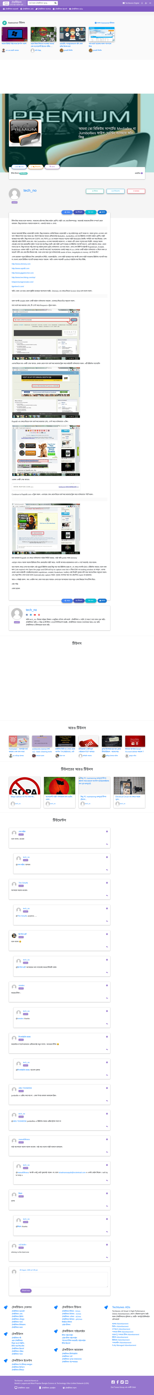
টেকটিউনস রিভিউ (17, 1316)
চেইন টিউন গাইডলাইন (69, 1338)
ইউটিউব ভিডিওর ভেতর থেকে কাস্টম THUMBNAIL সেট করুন (65, 752)
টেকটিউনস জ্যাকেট (18, 1311)
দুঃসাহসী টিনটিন (68, 50)
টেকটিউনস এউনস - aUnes (71, 1316)
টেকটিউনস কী (16, 1338)
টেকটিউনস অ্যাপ (70, 1388)
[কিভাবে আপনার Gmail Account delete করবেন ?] (135, 741)
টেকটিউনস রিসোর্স (18, 1349)
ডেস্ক (28, 9)
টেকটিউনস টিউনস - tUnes (71, 1311)
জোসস (103, 212)
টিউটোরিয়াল (23, 173)
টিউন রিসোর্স (66, 1343)
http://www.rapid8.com (20, 268)
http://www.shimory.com (21, 264)
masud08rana (24, 1139)
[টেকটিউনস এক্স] (122, 1383)
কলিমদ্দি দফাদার (87, 756)
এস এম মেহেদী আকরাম (12, 50)
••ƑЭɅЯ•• (22, 1245)
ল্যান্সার (44, 9)
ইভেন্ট (61, 9)
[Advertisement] (77, 76)
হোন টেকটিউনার (17, 1340)
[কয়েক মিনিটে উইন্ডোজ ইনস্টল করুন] (14, 34)
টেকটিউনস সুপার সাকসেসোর (72, 1359)
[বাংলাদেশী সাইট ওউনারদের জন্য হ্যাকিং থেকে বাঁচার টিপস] (59, 785)
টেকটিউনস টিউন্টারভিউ (69, 1354)
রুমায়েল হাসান (40, 756)
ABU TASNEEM (25, 1088)
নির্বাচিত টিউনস (67, 1322)
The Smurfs (23, 883)
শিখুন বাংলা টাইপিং (18, 1343)
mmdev (21, 985)
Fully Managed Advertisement (124, 1345)
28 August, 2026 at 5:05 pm (29, 1270)
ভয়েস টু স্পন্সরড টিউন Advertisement (125, 1334)
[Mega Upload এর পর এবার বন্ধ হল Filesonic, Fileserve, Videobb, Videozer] (24, 785)
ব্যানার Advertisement (120, 1324)
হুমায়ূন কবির (132, 756)
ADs (77, 9)
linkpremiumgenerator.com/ (22, 282)
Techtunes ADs (121, 1307)
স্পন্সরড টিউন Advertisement (122, 1332)
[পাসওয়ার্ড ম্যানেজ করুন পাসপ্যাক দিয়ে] (102, 34)
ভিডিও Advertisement (120, 1326)
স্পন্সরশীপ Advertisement (121, 1343)
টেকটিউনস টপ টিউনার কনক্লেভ (22, 1364)
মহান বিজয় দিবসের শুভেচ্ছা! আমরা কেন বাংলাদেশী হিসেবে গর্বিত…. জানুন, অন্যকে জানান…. (42, 46)
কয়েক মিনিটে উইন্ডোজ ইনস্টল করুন (14, 44)
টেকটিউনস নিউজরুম (19, 1325)
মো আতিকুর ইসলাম (18, 756)
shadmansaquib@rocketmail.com (72, 1172)
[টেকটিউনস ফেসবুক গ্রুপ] (117, 1383)
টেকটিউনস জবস (17, 1327)
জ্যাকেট (11, 9)
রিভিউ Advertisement (120, 1337)
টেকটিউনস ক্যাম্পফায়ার (70, 1362)
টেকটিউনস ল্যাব (17, 1322)
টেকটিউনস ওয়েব (23, 1388)
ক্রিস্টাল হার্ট (22, 934)
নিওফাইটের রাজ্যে (25, 1037)
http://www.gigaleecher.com (23, 273)
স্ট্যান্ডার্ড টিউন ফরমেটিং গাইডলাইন (74, 1340)
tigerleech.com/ (18, 286)
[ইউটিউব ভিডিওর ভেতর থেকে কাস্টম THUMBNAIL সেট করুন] (65, 741)
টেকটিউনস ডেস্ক (17, 1314)
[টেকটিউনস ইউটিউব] (126, 1383)
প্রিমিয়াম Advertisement (121, 1340)
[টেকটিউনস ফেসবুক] (113, 1383)
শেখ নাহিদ (22, 831)
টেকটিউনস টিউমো (18, 1370)
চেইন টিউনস (66, 1325)
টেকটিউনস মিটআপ (18, 1367)
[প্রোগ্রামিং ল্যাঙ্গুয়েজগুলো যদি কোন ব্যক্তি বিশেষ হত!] (72, 34)
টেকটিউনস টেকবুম (18, 1319)
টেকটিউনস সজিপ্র (17, 1351)
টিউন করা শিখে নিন (18, 1346)
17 (35, 167)
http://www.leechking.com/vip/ (23, 277)
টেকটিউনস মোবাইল (48, 1388)
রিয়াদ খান (62, 756)
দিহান (20, 1193)
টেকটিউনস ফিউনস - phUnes (72, 1319)
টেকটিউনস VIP (67, 1356)
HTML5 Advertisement (121, 1329)
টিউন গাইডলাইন (67, 1335)
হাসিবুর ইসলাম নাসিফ (112, 756)
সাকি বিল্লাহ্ (38, 50)
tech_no (30, 190)
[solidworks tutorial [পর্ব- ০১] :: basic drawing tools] (42, 741)
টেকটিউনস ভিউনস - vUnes (71, 1314)
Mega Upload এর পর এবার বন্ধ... (23, 797)
